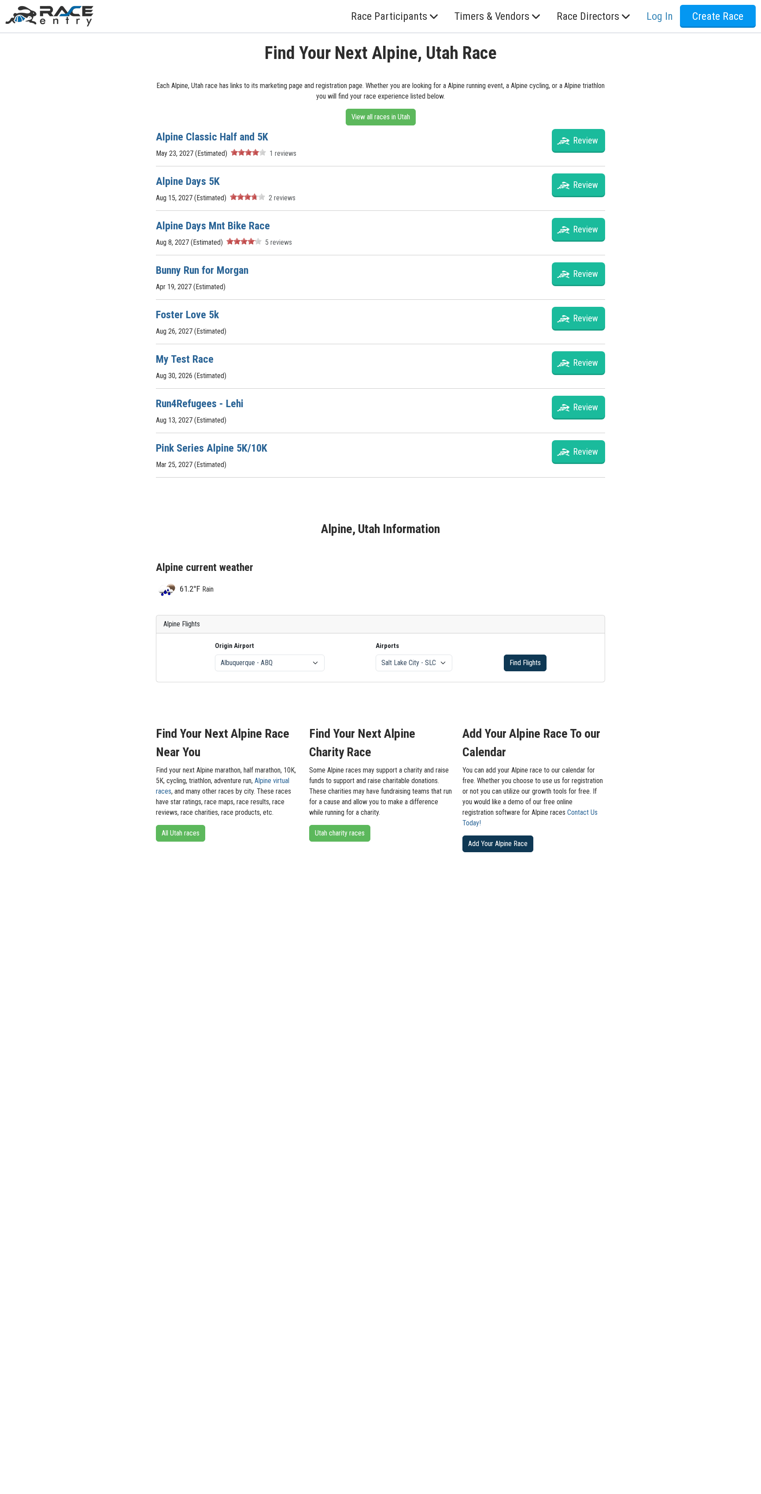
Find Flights (525, 663)
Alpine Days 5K (188, 181)
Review (585, 140)
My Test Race (185, 359)
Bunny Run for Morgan (202, 270)
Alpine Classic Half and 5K (212, 137)
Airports (387, 646)
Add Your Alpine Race (498, 843)
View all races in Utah (380, 117)
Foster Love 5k (187, 315)
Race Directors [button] (588, 16)
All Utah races (180, 833)
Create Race (717, 16)
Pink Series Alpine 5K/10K (211, 448)
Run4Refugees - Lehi (200, 403)
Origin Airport (234, 646)
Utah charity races (340, 833)
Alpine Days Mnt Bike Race (213, 226)
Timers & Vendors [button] (491, 16)
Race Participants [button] (389, 16)
